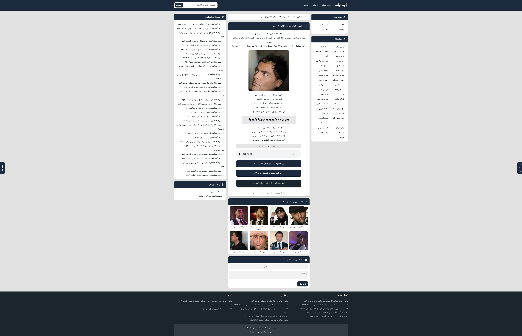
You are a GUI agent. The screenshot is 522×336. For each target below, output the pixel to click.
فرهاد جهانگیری (322, 103)
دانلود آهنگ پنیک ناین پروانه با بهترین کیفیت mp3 (203, 133)
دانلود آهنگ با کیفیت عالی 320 (267, 163)
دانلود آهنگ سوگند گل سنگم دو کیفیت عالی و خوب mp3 (200, 24)
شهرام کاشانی (295, 16)
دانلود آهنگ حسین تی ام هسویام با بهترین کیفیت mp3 (201, 141)
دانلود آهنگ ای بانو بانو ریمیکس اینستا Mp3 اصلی (269, 320)
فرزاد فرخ (340, 65)
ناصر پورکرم (323, 84)
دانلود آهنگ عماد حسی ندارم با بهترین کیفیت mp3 (203, 108)
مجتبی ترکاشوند (338, 108)
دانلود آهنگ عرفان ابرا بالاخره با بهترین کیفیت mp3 (203, 87)
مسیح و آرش (323, 75)
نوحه (306, 5)
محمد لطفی (323, 70)
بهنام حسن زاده (338, 118)
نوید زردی (340, 137)
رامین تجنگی (339, 113)
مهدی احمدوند (338, 80)
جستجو (179, 5)
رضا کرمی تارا (339, 103)
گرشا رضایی (323, 89)
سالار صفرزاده (323, 94)
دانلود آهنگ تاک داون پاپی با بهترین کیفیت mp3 (204, 116)
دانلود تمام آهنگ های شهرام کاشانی (268, 183)
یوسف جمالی (323, 132)
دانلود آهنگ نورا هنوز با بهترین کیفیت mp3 (206, 112)
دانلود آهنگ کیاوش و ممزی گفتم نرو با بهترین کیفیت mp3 (200, 103)
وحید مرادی (339, 127)
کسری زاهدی (339, 89)
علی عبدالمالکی (322, 60)
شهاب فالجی (339, 99)
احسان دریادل (339, 51)
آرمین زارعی (340, 46)
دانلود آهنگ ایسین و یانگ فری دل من (208, 137)
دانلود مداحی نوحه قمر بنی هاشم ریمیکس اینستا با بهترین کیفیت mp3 (205, 301)
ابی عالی (325, 113)
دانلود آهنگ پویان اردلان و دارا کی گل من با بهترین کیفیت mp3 (324, 308)
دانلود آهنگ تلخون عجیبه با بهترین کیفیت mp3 (204, 175)
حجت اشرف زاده (322, 51)
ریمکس (341, 29)
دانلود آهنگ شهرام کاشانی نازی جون (287, 26)
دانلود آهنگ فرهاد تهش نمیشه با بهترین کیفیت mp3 (202, 158)
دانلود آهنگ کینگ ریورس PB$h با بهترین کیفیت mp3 (202, 41)
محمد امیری (323, 108)
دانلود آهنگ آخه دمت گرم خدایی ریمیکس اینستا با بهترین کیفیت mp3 (261, 304)
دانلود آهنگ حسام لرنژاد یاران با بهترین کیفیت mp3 (202, 57)
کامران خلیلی (323, 127)
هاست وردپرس (216, 191)
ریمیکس (315, 5)
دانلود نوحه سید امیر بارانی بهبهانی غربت (216, 308)
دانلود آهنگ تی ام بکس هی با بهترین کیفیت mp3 (203, 45)
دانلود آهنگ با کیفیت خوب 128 (267, 173)
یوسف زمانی (339, 94)
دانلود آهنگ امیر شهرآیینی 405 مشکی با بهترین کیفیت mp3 (199, 28)
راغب (326, 56)
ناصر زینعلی (339, 84)
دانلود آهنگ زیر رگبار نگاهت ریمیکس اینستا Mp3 (203, 62)
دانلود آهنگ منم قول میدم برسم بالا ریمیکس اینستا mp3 (200, 83)
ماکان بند (324, 65)
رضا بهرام (340, 60)
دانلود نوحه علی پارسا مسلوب (221, 304)
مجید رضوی (339, 70)
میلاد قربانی (339, 132)
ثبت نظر (302, 284)
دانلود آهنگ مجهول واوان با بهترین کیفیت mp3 (204, 171)
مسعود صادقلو (338, 75)
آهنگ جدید (278, 193)
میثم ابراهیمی (323, 80)
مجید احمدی (323, 118)
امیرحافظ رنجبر (322, 99)
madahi (341, 24)
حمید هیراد (340, 56)
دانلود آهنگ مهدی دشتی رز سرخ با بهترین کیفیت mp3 (201, 49)
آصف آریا (324, 46)
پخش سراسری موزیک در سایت (210, 196)
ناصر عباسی (339, 122)
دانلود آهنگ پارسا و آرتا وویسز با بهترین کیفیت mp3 (202, 120)
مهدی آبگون (323, 122)
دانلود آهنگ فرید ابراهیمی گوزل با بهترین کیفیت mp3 (202, 99)
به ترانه (305, 16)
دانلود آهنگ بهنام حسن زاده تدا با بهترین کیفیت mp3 (202, 154)
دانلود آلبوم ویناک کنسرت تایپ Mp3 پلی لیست (204, 53)
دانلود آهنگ (326, 5)
